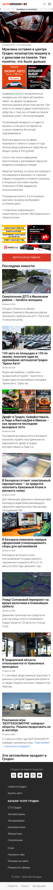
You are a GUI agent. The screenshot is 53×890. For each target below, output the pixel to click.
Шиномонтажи (16, 827)
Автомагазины (16, 814)
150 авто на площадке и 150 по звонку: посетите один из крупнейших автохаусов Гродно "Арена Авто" (25, 358)
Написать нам (16, 854)
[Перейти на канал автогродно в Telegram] (20, 775)
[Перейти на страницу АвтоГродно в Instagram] (13, 775)
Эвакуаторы (15, 833)
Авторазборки (16, 820)
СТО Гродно (14, 807)
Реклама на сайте (18, 861)
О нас (11, 848)
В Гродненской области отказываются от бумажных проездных (23, 663)
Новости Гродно (17, 786)
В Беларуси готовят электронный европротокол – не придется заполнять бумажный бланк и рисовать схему (26, 485)
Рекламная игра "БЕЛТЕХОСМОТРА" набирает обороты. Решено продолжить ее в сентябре (26, 725)
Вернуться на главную (26, 257)
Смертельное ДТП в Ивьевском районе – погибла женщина (25, 298)
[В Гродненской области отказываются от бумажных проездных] (26, 644)
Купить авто (15, 793)
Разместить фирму (19, 867)
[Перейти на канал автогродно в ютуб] (39, 775)
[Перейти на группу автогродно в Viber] (33, 775)
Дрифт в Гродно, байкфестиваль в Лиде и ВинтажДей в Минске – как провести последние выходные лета (25, 422)
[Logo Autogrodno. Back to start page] (15, 3)
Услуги (25, 885)
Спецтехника (15, 840)
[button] (44, 4)
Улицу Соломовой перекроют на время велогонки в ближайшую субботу (25, 603)
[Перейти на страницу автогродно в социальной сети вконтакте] (26, 775)
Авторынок (39, 885)
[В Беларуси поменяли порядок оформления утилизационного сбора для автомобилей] (26, 524)
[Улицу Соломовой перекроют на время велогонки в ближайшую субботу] (26, 584)
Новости (13, 885)
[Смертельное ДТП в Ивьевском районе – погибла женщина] (26, 281)
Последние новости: (18, 266)
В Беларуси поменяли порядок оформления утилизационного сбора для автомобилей (24, 543)
